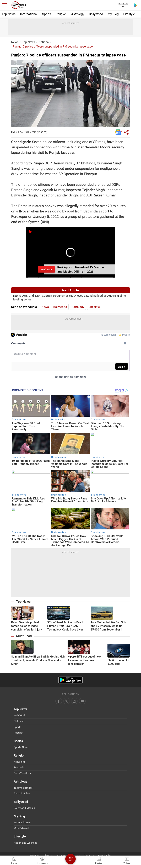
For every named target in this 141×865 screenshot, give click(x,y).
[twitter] (66, 701)
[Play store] (135, 5)
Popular (18, 732)
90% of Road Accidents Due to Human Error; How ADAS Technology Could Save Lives (65, 626)
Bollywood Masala (24, 808)
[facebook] (59, 701)
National (44, 42)
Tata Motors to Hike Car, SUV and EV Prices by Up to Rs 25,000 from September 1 (108, 626)
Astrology (77, 14)
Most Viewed (21, 828)
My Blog (113, 14)
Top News (8, 14)
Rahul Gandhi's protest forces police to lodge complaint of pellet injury (26, 626)
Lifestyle (129, 14)
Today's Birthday (23, 787)
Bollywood (96, 14)
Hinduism (19, 761)
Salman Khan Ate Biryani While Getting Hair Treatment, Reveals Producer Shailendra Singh (38, 660)
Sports (46, 14)
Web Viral (19, 715)
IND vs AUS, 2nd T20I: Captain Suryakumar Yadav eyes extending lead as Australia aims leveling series (69, 297)
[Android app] (70, 680)
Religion (61, 14)
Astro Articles (22, 793)
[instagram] (82, 701)
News (15, 42)
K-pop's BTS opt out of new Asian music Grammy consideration (84, 660)
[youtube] (74, 701)
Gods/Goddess (22, 773)
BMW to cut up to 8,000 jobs (117, 662)
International (28, 14)
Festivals (19, 767)
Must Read (24, 636)
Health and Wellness (25, 842)
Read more (46, 269)
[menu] (5, 5)
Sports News (21, 747)
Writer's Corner (22, 822)
